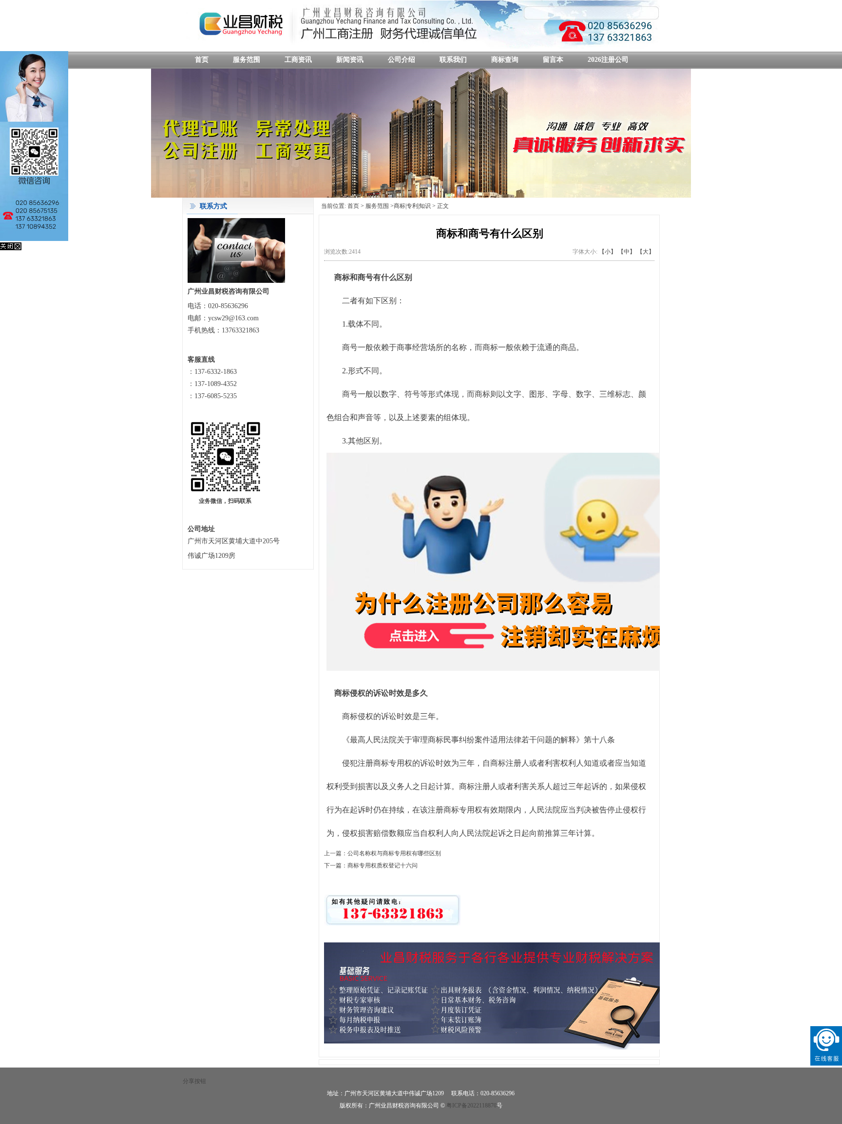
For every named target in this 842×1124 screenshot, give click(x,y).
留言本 (553, 59)
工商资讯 (298, 59)
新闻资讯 (350, 59)
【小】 (607, 251)
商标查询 (504, 59)
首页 (202, 59)
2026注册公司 (608, 59)
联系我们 (453, 59)
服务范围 (246, 59)
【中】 (626, 251)
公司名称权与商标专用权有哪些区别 (394, 853)
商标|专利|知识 (412, 206)
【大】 (645, 251)
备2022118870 (481, 1105)
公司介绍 (401, 59)
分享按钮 (194, 1081)
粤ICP (453, 1105)
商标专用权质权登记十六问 (382, 865)
